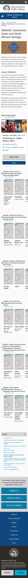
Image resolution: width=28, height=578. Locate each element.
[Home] (14, 8)
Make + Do (7, 448)
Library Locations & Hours (15, 16)
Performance (6, 147)
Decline (7, 572)
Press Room (14, 531)
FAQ (14, 543)
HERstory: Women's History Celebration (15, 446)
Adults (14, 144)
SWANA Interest (18, 147)
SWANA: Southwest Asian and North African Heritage (14, 455)
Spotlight (5, 150)
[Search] (25, 2)
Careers (14, 526)
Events (4, 434)
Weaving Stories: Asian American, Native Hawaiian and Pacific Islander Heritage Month (15, 460)
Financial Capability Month (11, 469)
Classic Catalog (14, 539)
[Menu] (2, 2)
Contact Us (14, 535)
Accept (21, 572)
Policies (14, 522)
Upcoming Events (11, 22)
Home (3, 22)
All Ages (6, 144)
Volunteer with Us (14, 498)
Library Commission (14, 518)
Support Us (14, 490)
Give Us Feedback (14, 505)
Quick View (14, 157)
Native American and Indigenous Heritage (13, 443)
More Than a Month (9, 450)
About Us (14, 514)
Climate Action (8, 438)
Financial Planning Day (10, 467)
